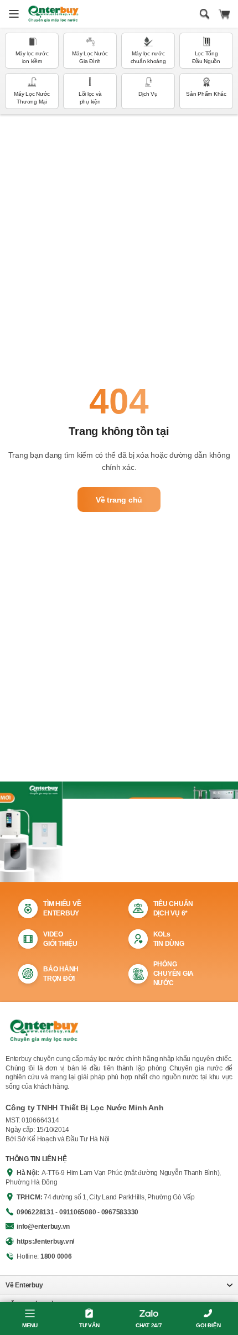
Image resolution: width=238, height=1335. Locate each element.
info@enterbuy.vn (43, 1226)
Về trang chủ (119, 499)
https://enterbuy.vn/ (45, 1241)
